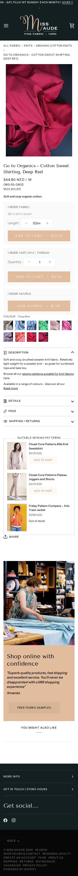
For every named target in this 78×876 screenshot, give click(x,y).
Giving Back (45, 861)
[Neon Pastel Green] (44, 326)
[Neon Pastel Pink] (68, 326)
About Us (55, 857)
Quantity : (15, 262)
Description (18, 352)
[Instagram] (14, 820)
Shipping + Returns (24, 421)
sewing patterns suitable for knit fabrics (48, 373)
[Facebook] (5, 820)
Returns (27, 861)
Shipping (10, 861)
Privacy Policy (35, 865)
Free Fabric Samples (34, 707)
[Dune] (9, 326)
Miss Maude (12, 189)
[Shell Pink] (56, 326)
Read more (10, 388)
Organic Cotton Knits (54, 45)
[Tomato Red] (33, 338)
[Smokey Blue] (33, 326)
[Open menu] (9, 25)
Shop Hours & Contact (22, 853)
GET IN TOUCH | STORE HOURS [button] (25, 789)
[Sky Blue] (21, 326)
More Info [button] (11, 776)
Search (41, 849)
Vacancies (12, 865)
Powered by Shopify (20, 869)
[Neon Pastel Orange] (21, 338)
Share (14, 536)
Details (14, 400)
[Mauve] (9, 338)
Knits (28, 45)
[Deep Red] (43, 338)
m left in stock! (22, 214)
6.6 (9, 214)
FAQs (12, 411)
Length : (14, 223)
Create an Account (19, 857)
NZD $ (11, 840)
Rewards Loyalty (57, 853)
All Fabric (12, 45)
